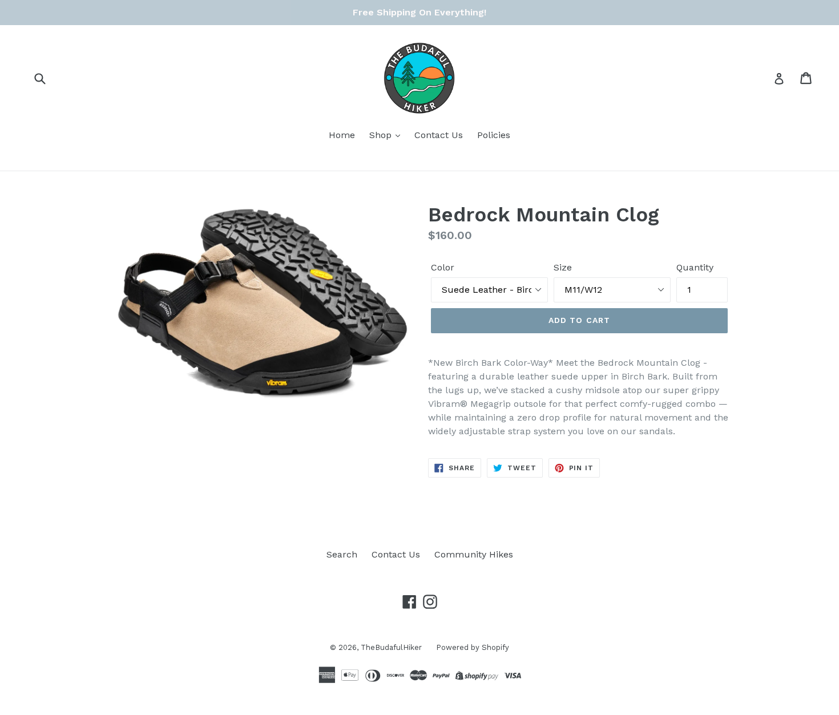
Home (342, 135)
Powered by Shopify (472, 647)
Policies (493, 135)
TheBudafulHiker (391, 647)
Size (563, 267)
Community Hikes (473, 554)
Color (442, 267)
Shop (381, 135)
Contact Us (438, 135)
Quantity (694, 267)
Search (341, 554)
